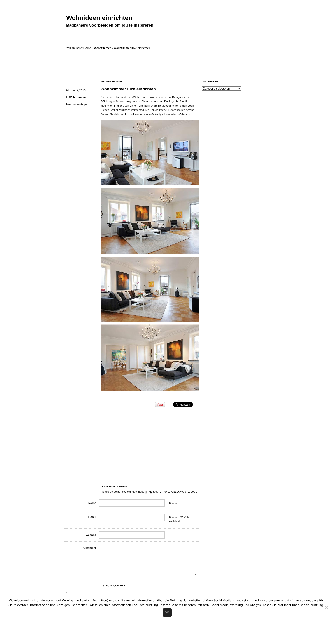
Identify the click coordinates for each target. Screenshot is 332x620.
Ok (167, 612)
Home (87, 48)
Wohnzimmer (102, 48)
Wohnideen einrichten (99, 17)
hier (280, 605)
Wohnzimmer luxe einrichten (128, 89)
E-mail (92, 517)
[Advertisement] (146, 8)
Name (92, 503)
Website (91, 535)
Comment (89, 547)
